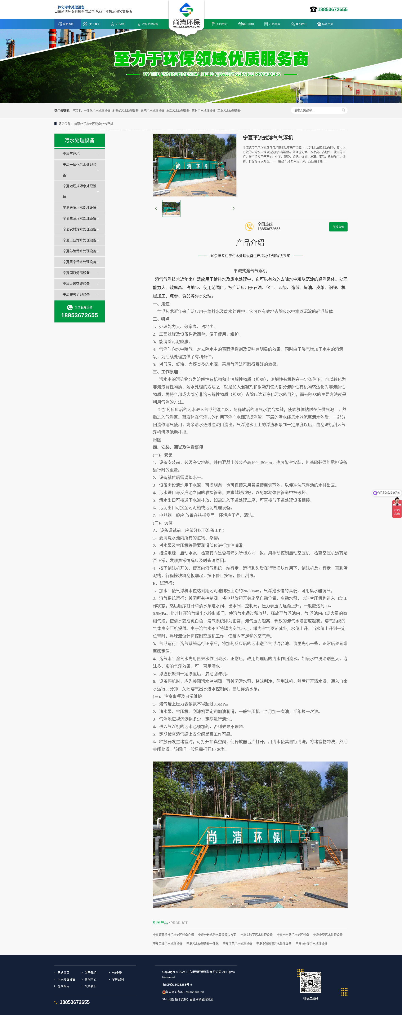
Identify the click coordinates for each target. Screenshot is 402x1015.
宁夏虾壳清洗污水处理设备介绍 (173, 934)
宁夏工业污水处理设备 (79, 240)
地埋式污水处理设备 (125, 110)
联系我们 (301, 24)
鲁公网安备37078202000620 (185, 992)
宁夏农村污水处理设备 (79, 229)
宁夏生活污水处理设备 (79, 218)
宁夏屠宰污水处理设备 (79, 262)
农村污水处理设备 (203, 110)
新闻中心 (221, 24)
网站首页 (68, 24)
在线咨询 (338, 227)
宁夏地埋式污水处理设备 (79, 191)
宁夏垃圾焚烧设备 (76, 284)
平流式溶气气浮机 (250, 271)
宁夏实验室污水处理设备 (256, 934)
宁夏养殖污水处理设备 (79, 251)
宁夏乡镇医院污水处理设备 (273, 943)
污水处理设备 (150, 24)
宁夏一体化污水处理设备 (79, 170)
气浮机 (77, 110)
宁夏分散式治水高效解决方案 (217, 934)
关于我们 (94, 24)
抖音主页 (327, 24)
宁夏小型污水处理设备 (328, 934)
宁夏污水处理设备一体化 (202, 943)
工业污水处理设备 (229, 110)
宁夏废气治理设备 (76, 294)
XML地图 (168, 999)
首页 (77, 123)
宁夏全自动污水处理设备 (293, 934)
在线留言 (274, 24)
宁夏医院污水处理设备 (79, 207)
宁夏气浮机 (71, 154)
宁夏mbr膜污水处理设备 (311, 943)
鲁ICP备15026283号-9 (177, 984)
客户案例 (248, 24)
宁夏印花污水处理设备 (237, 943)
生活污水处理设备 (178, 110)
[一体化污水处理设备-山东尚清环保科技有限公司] (186, 19)
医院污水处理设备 (152, 110)
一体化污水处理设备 (97, 110)
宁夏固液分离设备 (76, 273)
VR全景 (120, 24)
